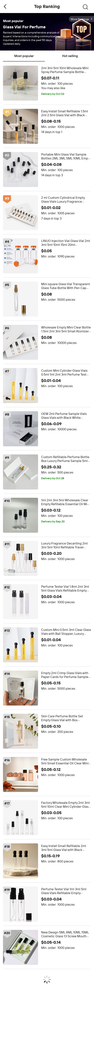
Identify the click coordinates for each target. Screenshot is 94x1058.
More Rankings (80, 19)
